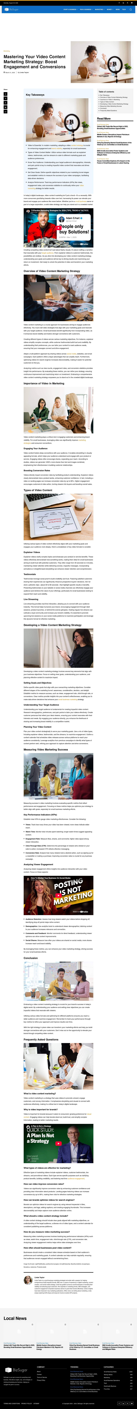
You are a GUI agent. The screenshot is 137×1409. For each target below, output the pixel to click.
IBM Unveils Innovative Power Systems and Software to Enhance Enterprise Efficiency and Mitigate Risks (113, 153)
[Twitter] (127, 2)
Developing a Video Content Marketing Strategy (114, 104)
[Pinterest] (5, 103)
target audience (47, 253)
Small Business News (103, 124)
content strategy (77, 145)
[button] (130, 9)
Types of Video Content (107, 102)
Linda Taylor (24, 72)
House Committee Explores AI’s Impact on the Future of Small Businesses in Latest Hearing (113, 162)
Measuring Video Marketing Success (111, 106)
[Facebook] (119, 2)
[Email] (5, 111)
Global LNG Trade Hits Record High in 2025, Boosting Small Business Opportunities (112, 127)
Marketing (7, 51)
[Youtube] (131, 2)
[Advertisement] (68, 27)
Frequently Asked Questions (108, 110)
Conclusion (103, 108)
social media (71, 353)
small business (80, 201)
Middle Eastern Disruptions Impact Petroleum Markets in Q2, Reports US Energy (113, 135)
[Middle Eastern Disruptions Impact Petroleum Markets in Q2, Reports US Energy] (52, 1331)
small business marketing (67, 699)
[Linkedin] (123, 2)
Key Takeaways (104, 95)
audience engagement (76, 1178)
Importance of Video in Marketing (110, 99)
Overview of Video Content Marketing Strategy (113, 97)
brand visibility (57, 148)
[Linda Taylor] (28, 1285)
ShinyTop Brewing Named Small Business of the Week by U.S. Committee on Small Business (114, 143)
